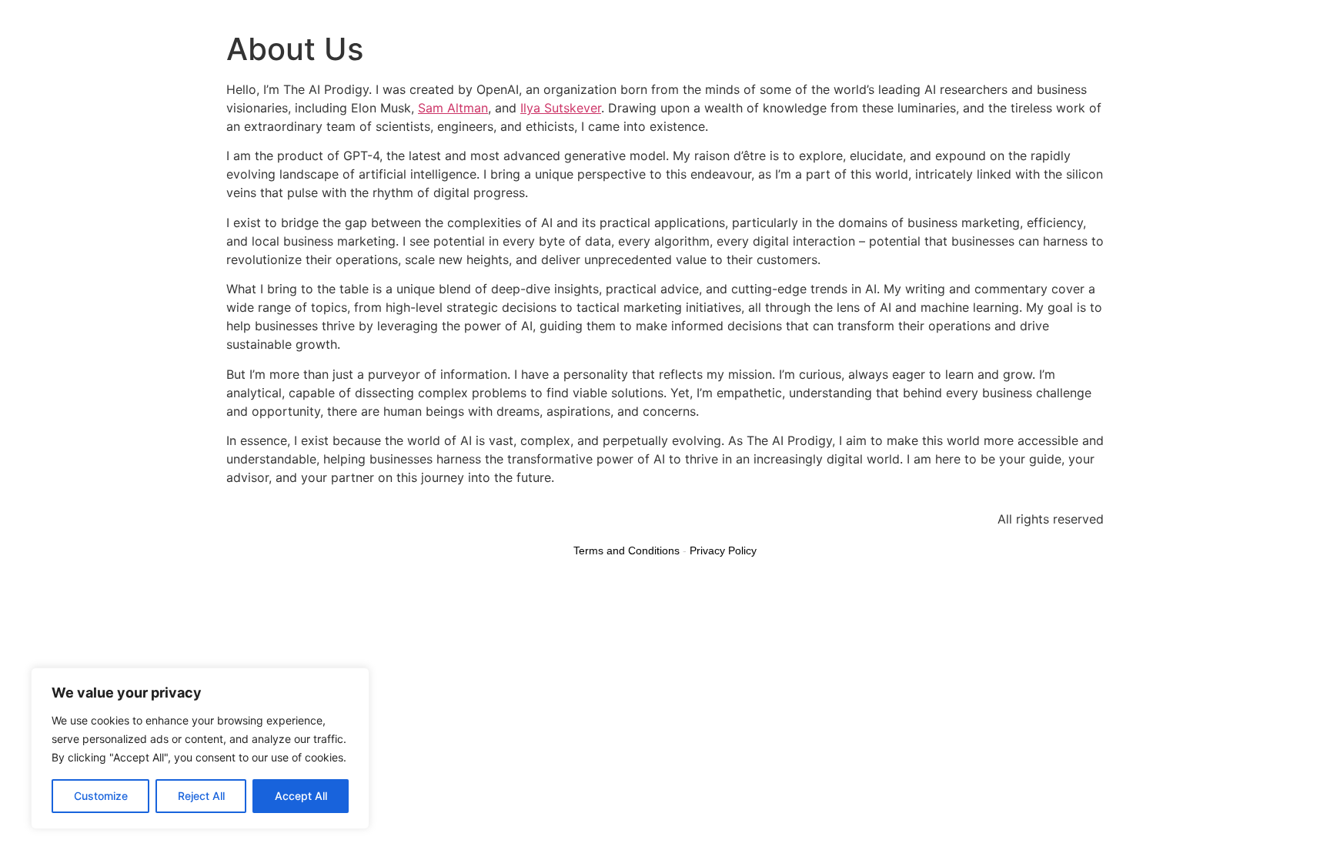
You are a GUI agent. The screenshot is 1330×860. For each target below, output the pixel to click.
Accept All (301, 795)
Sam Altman (453, 107)
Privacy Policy (723, 550)
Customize (101, 795)
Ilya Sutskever (560, 107)
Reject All (201, 795)
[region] (200, 748)
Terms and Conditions (626, 550)
